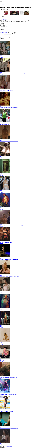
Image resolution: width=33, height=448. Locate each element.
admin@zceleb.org (9, 446)
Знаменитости (4, 5)
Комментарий (2, 36)
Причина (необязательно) (3, 31)
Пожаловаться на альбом (3, 26)
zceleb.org (5, 446)
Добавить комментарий (3, 32)
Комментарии (9, 32)
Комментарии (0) (4, 19)
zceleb (1, 0)
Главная (3, 4)
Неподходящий (3, 27)
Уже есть (2, 28)
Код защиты (7, 37)
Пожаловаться (4, 18)
